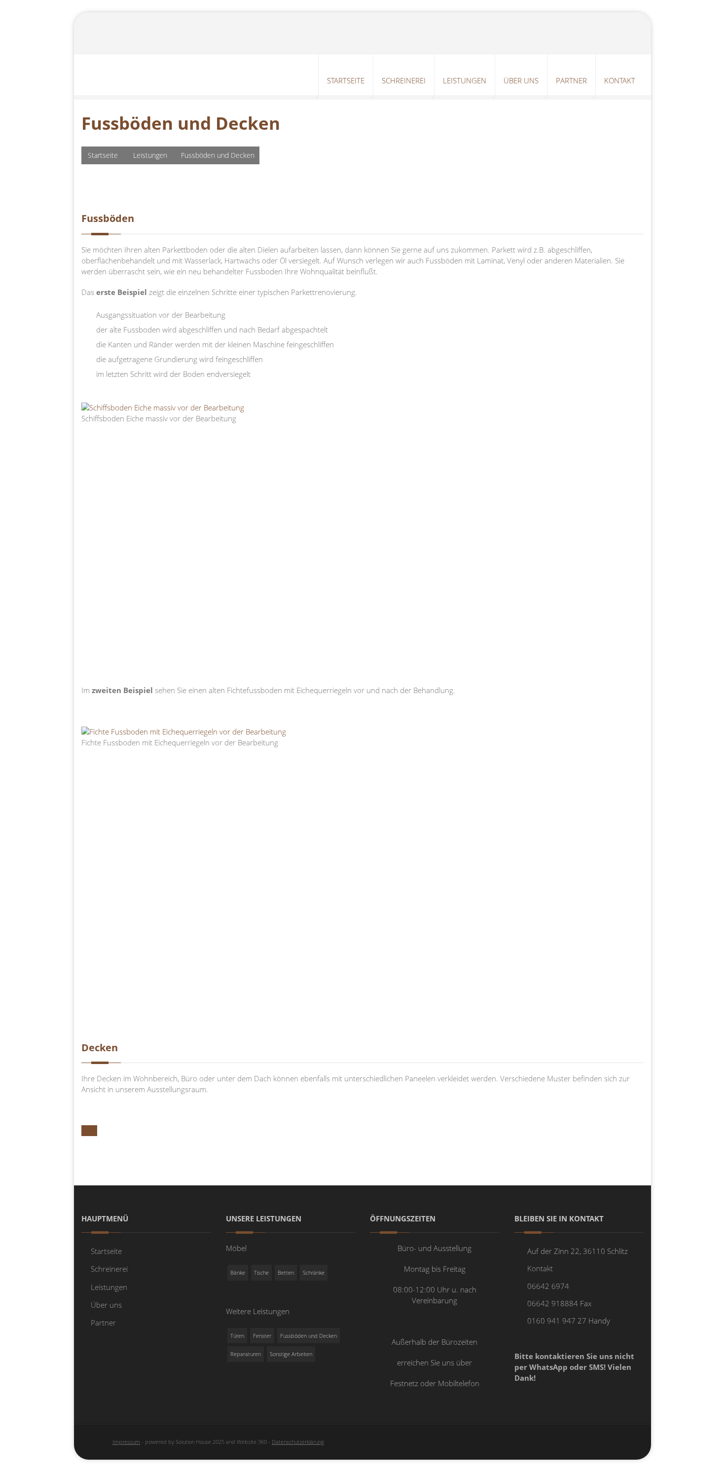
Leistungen (150, 155)
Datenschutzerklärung (298, 1441)
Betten (286, 1272)
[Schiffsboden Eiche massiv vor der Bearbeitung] (162, 407)
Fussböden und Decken (308, 1335)
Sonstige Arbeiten (291, 1354)
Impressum (126, 1441)
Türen (237, 1335)
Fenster (262, 1335)
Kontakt (540, 1268)
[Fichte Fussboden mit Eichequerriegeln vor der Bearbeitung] (183, 731)
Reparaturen (245, 1354)
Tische (261, 1272)
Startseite (103, 155)
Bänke (237, 1272)
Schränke (314, 1272)
